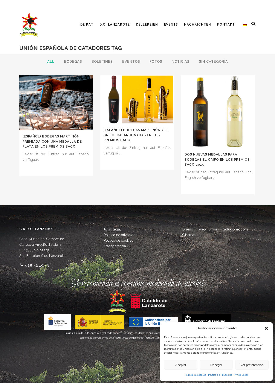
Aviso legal (112, 229)
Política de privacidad (121, 235)
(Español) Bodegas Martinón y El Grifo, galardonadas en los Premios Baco (136, 135)
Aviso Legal (241, 374)
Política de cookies (195, 374)
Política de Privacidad (220, 374)
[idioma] (244, 25)
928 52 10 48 (37, 265)
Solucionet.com (235, 229)
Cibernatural (191, 235)
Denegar (216, 365)
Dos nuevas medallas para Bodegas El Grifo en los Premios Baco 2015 (217, 159)
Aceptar (180, 365)
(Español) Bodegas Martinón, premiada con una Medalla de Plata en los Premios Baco (52, 141)
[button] (266, 328)
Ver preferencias (251, 365)
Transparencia (115, 246)
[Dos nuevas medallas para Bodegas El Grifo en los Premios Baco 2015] (218, 111)
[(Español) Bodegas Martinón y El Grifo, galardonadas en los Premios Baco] (137, 99)
